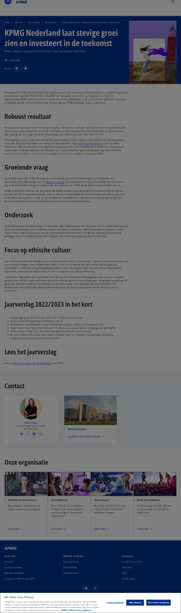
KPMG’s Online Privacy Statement (76, 610)
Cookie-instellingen (115, 603)
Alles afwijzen (135, 603)
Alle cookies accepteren (158, 603)
